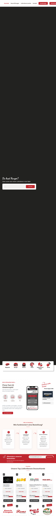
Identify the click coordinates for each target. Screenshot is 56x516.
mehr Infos (8, 491)
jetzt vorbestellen (8, 500)
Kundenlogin (43, 3)
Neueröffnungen (15, 3)
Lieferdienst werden (26, 3)
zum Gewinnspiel (8, 413)
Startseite (6, 3)
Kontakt (35, 3)
